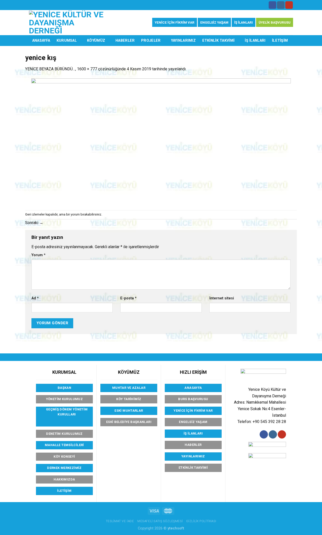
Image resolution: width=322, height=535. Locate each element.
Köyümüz (96, 40)
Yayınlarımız (183, 40)
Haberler (125, 40)
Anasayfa (41, 40)
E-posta (128, 298)
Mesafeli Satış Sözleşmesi (160, 521)
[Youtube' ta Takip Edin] (289, 5)
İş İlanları (255, 40)
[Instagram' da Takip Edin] (281, 5)
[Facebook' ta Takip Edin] (272, 5)
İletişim (280, 40)
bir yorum (73, 214)
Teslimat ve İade (120, 521)
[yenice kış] (161, 140)
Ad (35, 298)
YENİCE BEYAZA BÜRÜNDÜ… (50, 69)
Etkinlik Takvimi (218, 40)
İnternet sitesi (221, 298)
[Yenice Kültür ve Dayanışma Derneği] (69, 23)
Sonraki (34, 222)
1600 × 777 (87, 69)
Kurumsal (67, 40)
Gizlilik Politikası (201, 521)
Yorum (38, 255)
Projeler (150, 40)
